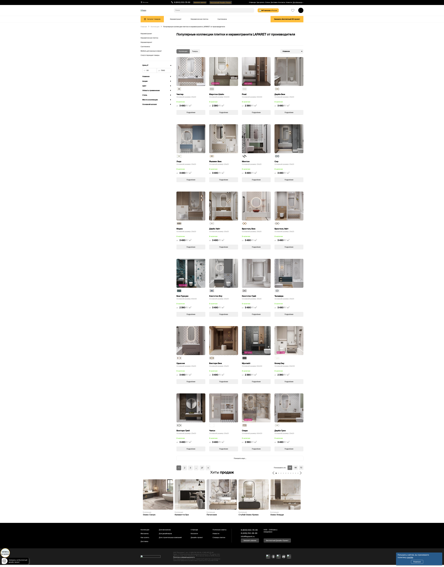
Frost (244, 94)
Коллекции (155, 27)
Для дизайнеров (165, 533)
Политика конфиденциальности (184, 557)
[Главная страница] (143, 10)
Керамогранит (175, 19)
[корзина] (300, 10)
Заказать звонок (200, 2)
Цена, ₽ (145, 65)
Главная (144, 27)
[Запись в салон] (16, 561)
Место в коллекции (150, 100)
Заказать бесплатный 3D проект (287, 19)
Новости (289, 2)
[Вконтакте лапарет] (268, 557)
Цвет (144, 86)
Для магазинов (165, 530)
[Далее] (301, 473)
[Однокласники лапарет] (273, 557)
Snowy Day (279, 363)
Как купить (145, 537)
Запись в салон (5, 553)
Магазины (145, 533)
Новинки (146, 76)
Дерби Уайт (214, 228)
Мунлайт (246, 363)
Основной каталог (149, 104)
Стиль (144, 95)
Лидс (178, 161)
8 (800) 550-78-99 (182, 2)
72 (301, 467)
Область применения (151, 90)
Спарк (245, 430)
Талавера (278, 296)
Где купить (260, 2)
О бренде (252, 2)
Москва (145, 2)
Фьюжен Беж (215, 161)
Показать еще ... (240, 458)
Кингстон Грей (249, 296)
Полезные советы (219, 530)
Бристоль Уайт (281, 228)
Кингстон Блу (215, 296)
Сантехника (222, 19)
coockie (410, 557)
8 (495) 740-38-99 (249, 533)
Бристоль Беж (248, 228)
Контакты (281, 2)
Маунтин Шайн (216, 94)
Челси (212, 430)
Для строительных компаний (170, 537)
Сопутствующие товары (150, 55)
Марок (179, 228)
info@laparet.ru (248, 536)
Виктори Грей (183, 430)
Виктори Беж (215, 363)
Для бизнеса (297, 2)
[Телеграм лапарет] (289, 557)
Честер (179, 94)
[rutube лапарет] (284, 557)
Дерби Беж (279, 94)
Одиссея (180, 363)
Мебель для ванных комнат (151, 51)
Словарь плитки (219, 537)
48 (295, 467)
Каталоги (194, 533)
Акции (145, 81)
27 (202, 468)
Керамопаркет (146, 42)
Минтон (246, 161)
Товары (195, 51)
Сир (276, 161)
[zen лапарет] (279, 557)
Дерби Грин (280, 430)
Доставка (274, 2)
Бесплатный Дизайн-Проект (220, 2)
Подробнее (191, 112)
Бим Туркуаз (182, 296)
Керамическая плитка (199, 19)
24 (290, 467)
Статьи (267, 2)
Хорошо (417, 561)
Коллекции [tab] (183, 51)
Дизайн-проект (197, 537)
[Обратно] (273, 473)
